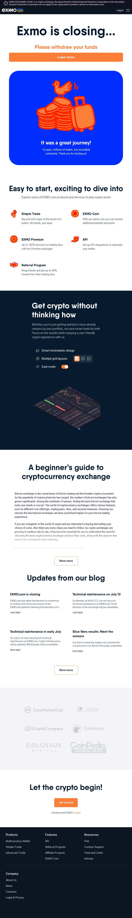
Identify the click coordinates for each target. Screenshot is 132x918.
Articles (88, 858)
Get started (66, 802)
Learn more (66, 57)
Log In (120, 10)
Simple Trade (14, 847)
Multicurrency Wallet (18, 841)
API (47, 841)
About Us (11, 880)
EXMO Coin (52, 858)
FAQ (86, 841)
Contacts (11, 891)
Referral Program (55, 847)
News (9, 885)
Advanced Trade (15, 852)
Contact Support (94, 847)
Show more (66, 560)
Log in (77, 812)
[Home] (12, 10)
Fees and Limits (93, 852)
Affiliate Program (55, 852)
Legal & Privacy (15, 897)
